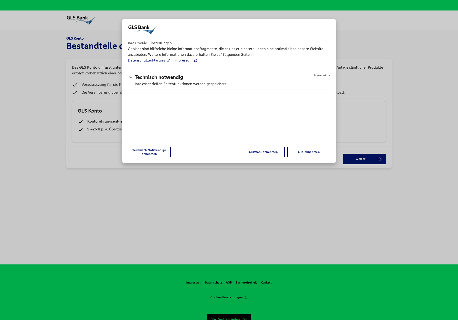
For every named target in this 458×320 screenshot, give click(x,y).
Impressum (183, 60)
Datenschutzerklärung (147, 60)
